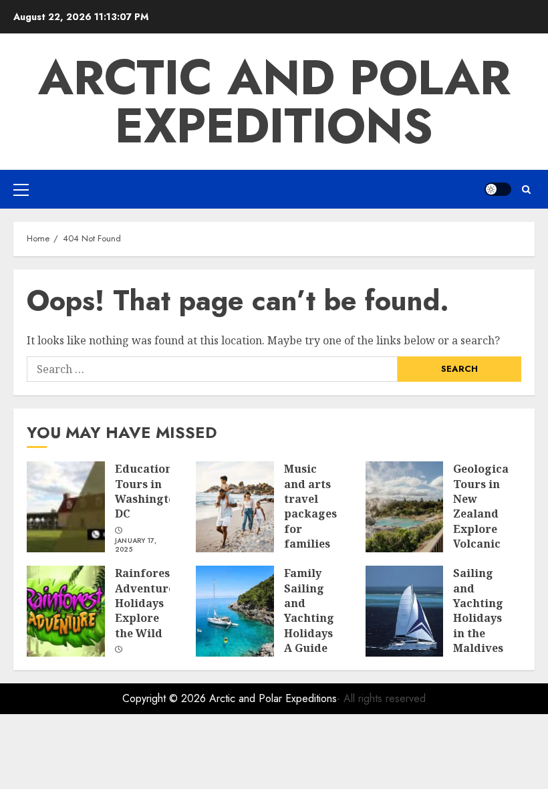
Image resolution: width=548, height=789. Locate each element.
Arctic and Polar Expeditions (274, 101)
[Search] (526, 190)
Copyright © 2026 (165, 698)
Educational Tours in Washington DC (149, 491)
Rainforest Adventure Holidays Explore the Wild (144, 603)
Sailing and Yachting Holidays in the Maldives (478, 610)
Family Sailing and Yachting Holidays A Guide (309, 610)
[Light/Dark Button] (498, 189)
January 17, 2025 (135, 545)
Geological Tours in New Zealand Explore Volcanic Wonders (483, 513)
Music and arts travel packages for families (310, 506)
